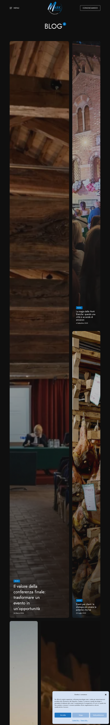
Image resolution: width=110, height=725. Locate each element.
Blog (17, 581)
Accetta (63, 715)
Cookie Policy (76, 720)
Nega (81, 715)
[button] (106, 695)
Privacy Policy (84, 720)
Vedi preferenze (98, 715)
